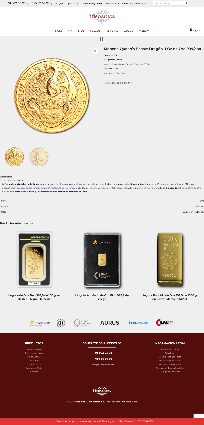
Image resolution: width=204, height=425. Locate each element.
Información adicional (11, 180)
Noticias (34, 371)
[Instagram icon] (197, 3)
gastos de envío (115, 60)
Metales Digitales (34, 357)
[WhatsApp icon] (190, 3)
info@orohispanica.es (66, 3)
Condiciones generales (170, 357)
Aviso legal (170, 353)
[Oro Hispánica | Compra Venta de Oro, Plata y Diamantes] (102, 17)
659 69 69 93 (41, 3)
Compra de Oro (34, 364)
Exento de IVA (110, 55)
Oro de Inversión (34, 349)
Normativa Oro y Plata (170, 364)
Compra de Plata (34, 368)
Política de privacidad (170, 360)
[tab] (102, 177)
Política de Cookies (170, 349)
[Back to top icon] (192, 420)
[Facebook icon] (194, 3)
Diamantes (34, 360)
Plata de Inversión (34, 353)
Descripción (6, 176)
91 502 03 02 (17, 3)
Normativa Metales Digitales (170, 368)
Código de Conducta (170, 371)
